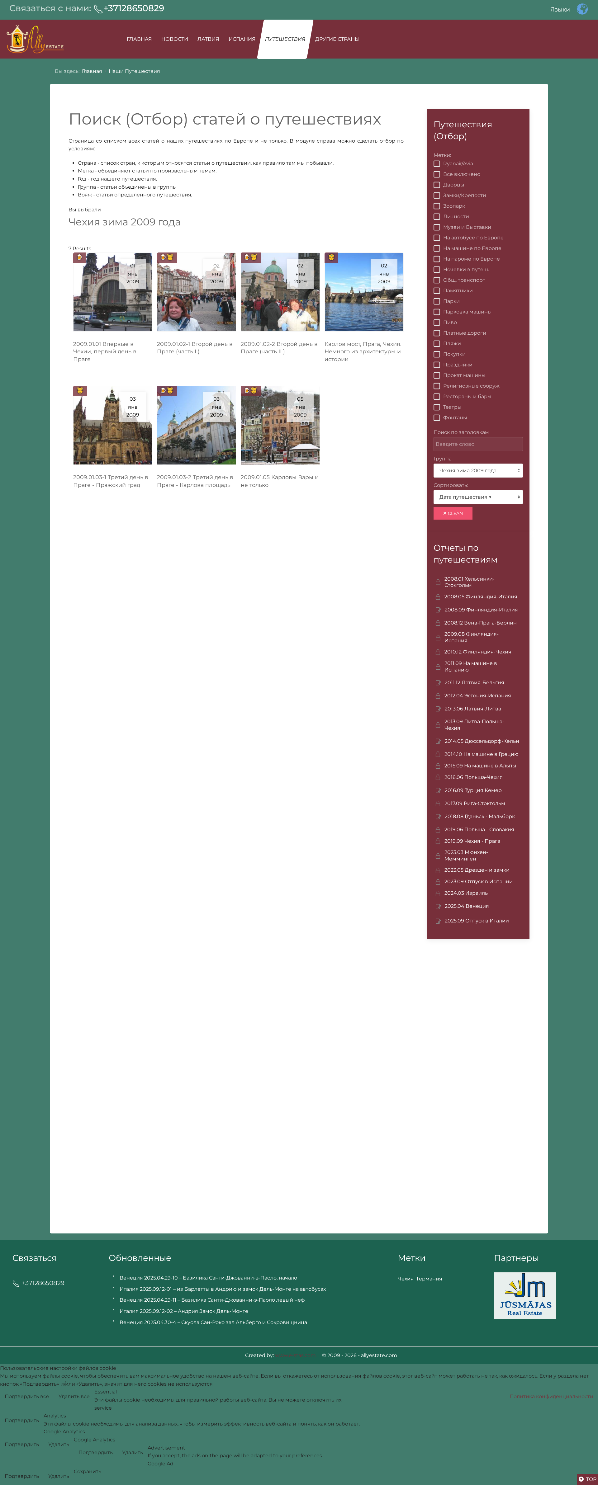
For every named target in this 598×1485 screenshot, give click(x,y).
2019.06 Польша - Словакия (479, 829)
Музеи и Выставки (467, 227)
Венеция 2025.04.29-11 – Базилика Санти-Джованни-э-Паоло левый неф (212, 1300)
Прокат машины (464, 375)
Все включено (461, 174)
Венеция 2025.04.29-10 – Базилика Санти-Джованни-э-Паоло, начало (208, 1278)
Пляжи (452, 343)
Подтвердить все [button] (27, 1396)
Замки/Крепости (464, 195)
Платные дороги (464, 333)
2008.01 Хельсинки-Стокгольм (469, 582)
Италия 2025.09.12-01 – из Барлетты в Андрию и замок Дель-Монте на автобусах (223, 1289)
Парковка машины (467, 312)
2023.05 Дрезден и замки (477, 870)
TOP (590, 1479)
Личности (456, 216)
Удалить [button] (58, 1444)
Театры (452, 407)
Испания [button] (242, 39)
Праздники (457, 365)
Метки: (442, 155)
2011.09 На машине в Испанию (470, 666)
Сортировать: (451, 485)
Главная (139, 39)
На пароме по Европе (471, 259)
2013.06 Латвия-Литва (473, 709)
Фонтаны (455, 418)
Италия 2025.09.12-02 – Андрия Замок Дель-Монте (184, 1311)
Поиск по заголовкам (461, 432)
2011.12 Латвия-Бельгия (474, 683)
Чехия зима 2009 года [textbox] (467, 471)
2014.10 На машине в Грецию (481, 754)
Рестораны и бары (467, 396)
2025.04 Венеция (467, 906)
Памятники (458, 291)
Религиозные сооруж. (471, 386)
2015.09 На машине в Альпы (480, 766)
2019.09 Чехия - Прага (472, 841)
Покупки (454, 354)
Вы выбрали (85, 210)
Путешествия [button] (285, 39)
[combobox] (478, 471)
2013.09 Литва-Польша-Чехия (474, 725)
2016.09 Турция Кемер (473, 790)
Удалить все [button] (74, 1396)
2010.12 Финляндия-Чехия (477, 652)
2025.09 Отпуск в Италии (477, 921)
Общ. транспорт (464, 280)
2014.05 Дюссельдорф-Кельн (482, 741)
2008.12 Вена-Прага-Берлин (480, 623)
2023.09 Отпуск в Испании (478, 881)
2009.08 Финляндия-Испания (471, 637)
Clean (455, 513)
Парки (451, 301)
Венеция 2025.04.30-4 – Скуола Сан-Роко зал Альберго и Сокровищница (213, 1322)
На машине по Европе (472, 248)
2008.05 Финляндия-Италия (480, 597)
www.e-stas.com (295, 1355)
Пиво (450, 322)
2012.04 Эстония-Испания (477, 696)
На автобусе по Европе (473, 238)
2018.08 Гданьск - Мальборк (480, 816)
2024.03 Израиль (466, 893)
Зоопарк (454, 206)
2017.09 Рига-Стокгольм (474, 803)
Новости (174, 39)
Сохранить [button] (87, 1471)
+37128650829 (133, 8)
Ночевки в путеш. (466, 269)
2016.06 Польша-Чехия (473, 777)
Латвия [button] (208, 39)
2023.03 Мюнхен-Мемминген (466, 855)
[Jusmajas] (525, 1295)
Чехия (406, 1279)
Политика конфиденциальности (551, 1396)
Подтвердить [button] (22, 1420)
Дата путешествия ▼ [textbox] (465, 497)
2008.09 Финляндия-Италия (481, 610)
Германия (429, 1279)
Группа (443, 459)
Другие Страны (337, 39)
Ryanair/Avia (458, 164)
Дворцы (453, 185)
